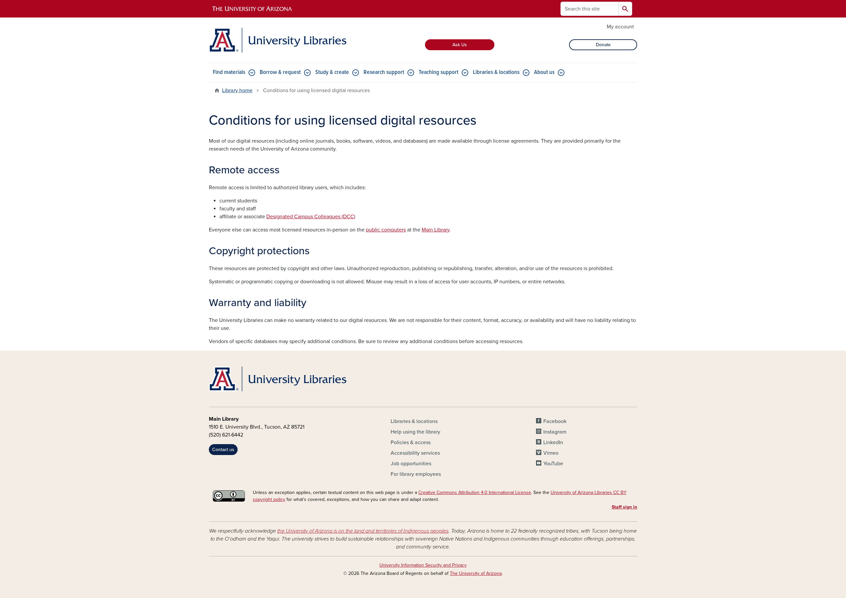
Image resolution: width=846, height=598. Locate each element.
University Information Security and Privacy (423, 565)
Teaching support (438, 72)
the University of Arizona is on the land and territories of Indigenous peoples (362, 531)
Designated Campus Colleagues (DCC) (310, 216)
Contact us (223, 449)
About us (544, 72)
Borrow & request (280, 72)
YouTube (553, 463)
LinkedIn (553, 442)
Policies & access (411, 442)
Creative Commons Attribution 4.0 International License (474, 492)
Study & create (332, 72)
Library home (237, 90)
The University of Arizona (476, 573)
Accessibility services (415, 453)
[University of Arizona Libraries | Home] (277, 40)
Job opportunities (411, 463)
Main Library (435, 230)
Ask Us (459, 45)
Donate (603, 45)
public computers (386, 230)
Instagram (554, 432)
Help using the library (415, 432)
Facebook (554, 421)
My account (620, 26)
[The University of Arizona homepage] (252, 9)
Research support (384, 72)
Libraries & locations (496, 72)
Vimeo (550, 453)
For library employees (416, 474)
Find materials (229, 72)
